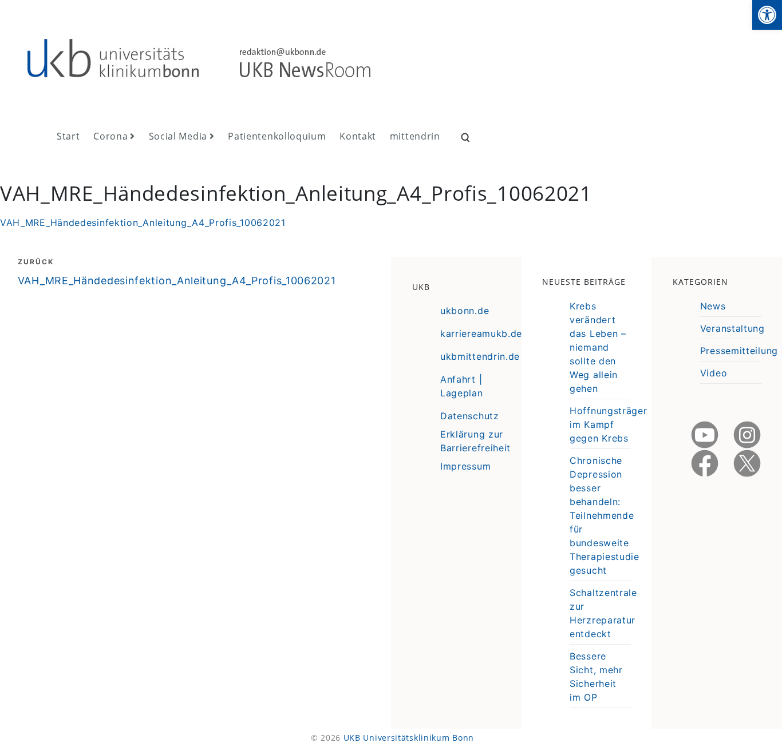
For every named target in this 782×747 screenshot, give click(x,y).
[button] (767, 15)
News (713, 306)
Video (714, 373)
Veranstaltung (732, 328)
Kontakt (357, 136)
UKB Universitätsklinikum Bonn (408, 737)
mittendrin (415, 136)
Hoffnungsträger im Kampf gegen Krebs (608, 424)
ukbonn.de (464, 310)
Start (68, 136)
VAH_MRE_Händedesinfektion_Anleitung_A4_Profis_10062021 (143, 222)
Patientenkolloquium (277, 136)
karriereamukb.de (481, 333)
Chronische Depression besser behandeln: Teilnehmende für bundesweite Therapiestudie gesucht (604, 515)
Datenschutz (469, 416)
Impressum (465, 466)
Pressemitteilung (739, 350)
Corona (110, 136)
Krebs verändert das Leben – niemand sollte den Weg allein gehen (598, 347)
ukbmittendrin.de (480, 356)
